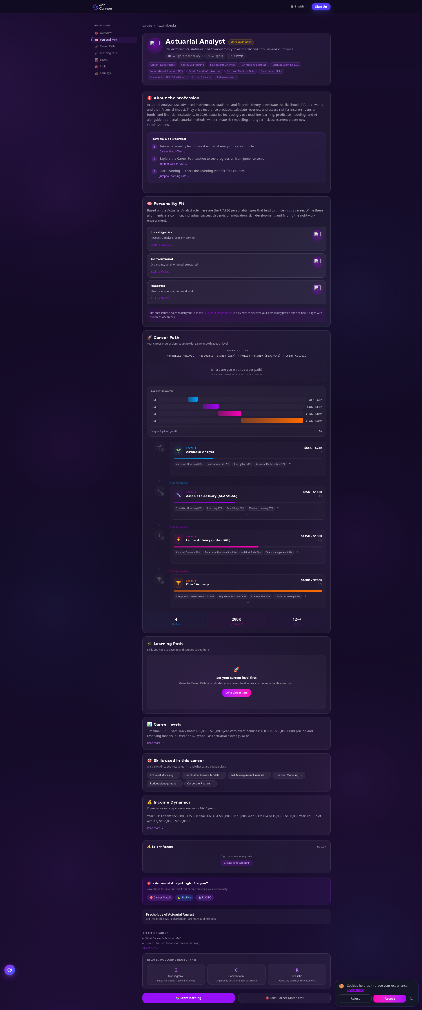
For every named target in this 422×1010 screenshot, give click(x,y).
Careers (147, 25)
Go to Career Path (236, 692)
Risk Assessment (226, 77)
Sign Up (321, 6)
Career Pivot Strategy (162, 64)
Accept (390, 998)
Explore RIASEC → (162, 245)
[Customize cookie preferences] (411, 998)
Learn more (355, 990)
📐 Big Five (184, 897)
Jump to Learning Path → (175, 176)
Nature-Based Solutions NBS (166, 71)
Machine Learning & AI (286, 64)
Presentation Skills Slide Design (168, 77)
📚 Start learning (188, 998)
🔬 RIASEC (204, 897)
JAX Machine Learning (254, 64)
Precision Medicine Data (240, 71)
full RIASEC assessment (218, 313)
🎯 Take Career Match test (284, 998)
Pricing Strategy (201, 77)
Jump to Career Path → (173, 164)
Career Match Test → (173, 151)
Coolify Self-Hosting (192, 64)
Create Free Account (236, 863)
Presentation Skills (271, 71)
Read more (153, 743)
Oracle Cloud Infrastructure (205, 71)
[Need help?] (9, 970)
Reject (355, 998)
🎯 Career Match (160, 897)
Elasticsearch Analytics (222, 64)
